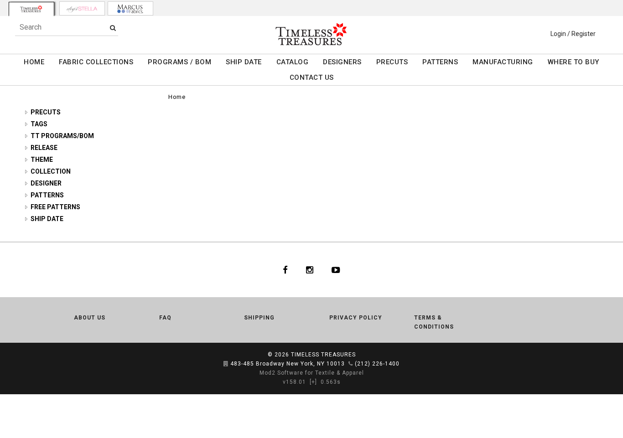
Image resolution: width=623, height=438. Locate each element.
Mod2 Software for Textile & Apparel (312, 373)
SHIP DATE (244, 62)
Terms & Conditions (434, 322)
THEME (42, 159)
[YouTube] (336, 269)
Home (176, 96)
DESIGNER (46, 183)
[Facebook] (285, 269)
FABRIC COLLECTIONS (96, 62)
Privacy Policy (355, 317)
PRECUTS (392, 62)
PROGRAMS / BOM (179, 62)
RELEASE (44, 147)
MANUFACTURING (502, 62)
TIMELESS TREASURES (323, 354)
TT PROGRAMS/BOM (62, 135)
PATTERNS (440, 62)
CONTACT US (312, 77)
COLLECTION (51, 171)
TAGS (39, 124)
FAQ (165, 317)
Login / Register (573, 33)
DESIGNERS (342, 62)
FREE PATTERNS (55, 207)
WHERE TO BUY (573, 62)
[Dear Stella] (82, 8)
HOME (34, 62)
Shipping (259, 317)
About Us (89, 317)
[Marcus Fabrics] (130, 8)
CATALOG (292, 62)
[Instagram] (309, 269)
